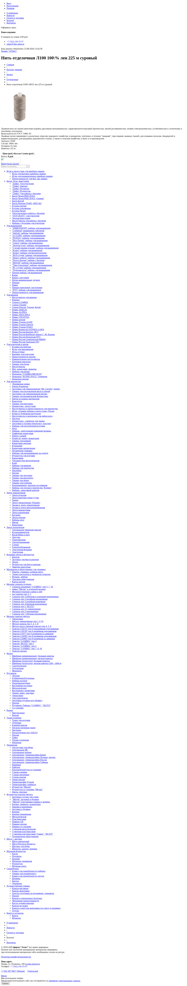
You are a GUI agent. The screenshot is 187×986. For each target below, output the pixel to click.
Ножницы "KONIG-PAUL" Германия (29, 376)
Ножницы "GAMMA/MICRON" (27, 374)
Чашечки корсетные (21, 567)
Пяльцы (15, 282)
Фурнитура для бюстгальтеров (26, 564)
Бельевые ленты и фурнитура (20, 554)
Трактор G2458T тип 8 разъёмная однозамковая (34, 636)
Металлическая (19, 817)
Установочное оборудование (25, 836)
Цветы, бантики (19, 792)
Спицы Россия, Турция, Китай (26, 307)
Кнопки (15, 812)
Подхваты (16, 856)
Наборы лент (18, 520)
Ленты (15, 562)
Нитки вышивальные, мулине (26, 280)
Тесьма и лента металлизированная (28, 507)
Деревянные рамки (21, 384)
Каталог (10, 20)
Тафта (15, 737)
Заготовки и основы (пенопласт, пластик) (31, 423)
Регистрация (12, 6)
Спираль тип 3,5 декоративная (26, 609)
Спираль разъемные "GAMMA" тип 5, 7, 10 (32, 587)
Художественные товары (18, 886)
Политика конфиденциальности (16, 957)
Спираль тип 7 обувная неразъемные (29, 614)
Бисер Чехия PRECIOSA (23, 196)
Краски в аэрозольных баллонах (27, 898)
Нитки (10, 74)
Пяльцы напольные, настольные (27, 287)
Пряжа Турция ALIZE (22, 322)
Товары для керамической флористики (30, 396)
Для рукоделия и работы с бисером (28, 213)
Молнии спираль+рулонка (19, 584)
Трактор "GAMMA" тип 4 (24, 641)
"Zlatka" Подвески (20, 188)
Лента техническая (15, 527)
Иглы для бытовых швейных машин (29, 174)
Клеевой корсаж (19, 725)
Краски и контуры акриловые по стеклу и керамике (36, 908)
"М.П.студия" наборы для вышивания (30, 255)
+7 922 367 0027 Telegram (13, 971)
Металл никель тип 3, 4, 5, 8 (25, 624)
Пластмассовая (19, 819)
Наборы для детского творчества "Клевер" (32, 488)
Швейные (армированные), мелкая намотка (32, 658)
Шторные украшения (22, 861)
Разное (10, 710)
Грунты (15, 910)
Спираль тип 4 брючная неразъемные (29, 604)
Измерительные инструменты (26, 359)
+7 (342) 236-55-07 (18, 966)
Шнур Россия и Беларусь (23, 844)
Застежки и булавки (21, 809)
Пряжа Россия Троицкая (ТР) (25, 342)
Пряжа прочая (18, 319)
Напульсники (18, 713)
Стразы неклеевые (20, 774)
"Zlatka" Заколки (20, 186)
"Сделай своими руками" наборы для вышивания (35, 248)
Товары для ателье (20, 364)
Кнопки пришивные (21, 814)
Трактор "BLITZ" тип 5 (23, 643)
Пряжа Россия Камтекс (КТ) (25, 332)
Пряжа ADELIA (19, 310)
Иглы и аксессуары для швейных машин (25, 171)
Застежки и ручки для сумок (25, 797)
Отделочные (12, 79)
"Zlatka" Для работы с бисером (26, 193)
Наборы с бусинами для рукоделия (28, 223)
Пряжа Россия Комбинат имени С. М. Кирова (33, 334)
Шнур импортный (20, 841)
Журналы (16, 918)
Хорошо (5, 983)
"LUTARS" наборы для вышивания (28, 235)
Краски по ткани (20, 906)
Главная (10, 64)
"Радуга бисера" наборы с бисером (28, 260)
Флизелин (16, 742)
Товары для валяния (21, 441)
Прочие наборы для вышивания (27, 272)
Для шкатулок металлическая (25, 460)
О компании (12, 13)
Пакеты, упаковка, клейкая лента (27, 572)
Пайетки (16, 767)
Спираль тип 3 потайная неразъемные (30, 599)
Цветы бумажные (20, 386)
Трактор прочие (19, 651)
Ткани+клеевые (14, 718)
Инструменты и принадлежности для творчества (35, 408)
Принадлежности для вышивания (28, 292)
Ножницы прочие (20, 379)
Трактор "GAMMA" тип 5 (24, 646)
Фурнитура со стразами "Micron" (27, 789)
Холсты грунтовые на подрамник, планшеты (33, 893)
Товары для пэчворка (22, 483)
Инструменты (18, 366)
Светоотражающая (20, 542)
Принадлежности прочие (24, 357)
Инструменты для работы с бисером (29, 221)
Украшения (12, 745)
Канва (15, 275)
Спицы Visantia (19, 305)
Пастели (16, 418)
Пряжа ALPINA (19, 312)
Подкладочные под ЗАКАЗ (25, 732)
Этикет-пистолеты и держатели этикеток (31, 574)
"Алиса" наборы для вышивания (27, 243)
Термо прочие (18, 779)
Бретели (16, 557)
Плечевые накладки (21, 361)
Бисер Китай (18, 201)
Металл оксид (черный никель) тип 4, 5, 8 (31, 626)
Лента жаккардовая (21, 510)
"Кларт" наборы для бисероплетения (29, 253)
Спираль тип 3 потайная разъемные (28, 601)
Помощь (10, 8)
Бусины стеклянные (21, 208)
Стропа (15, 544)
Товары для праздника (22, 404)
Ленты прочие (18, 517)
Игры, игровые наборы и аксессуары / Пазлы (33, 411)
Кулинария (17, 446)
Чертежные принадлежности (25, 901)
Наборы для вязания (21, 465)
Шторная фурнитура (16, 851)
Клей (14, 463)
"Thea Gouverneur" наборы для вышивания (32, 265)
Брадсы (15, 881)
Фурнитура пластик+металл (20, 794)
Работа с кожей (19, 436)
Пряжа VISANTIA (20, 317)
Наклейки (16, 470)
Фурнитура (17, 863)
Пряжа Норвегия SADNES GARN (28, 329)
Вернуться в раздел (10, 164)
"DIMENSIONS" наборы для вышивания (31, 228)
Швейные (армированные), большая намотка (33, 656)
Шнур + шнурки (14, 839)
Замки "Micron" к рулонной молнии (29, 589)
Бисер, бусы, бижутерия (18, 181)
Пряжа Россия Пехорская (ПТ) (26, 337)
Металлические (19, 688)
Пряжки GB (17, 821)
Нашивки (16, 765)
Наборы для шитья (20, 371)
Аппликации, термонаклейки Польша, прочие (33, 757)
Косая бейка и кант (21, 535)
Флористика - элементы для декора (28, 421)
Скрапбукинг (13, 868)
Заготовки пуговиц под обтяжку (27, 700)
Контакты (11, 23)
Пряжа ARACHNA (21, 315)
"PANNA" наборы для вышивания (28, 238)
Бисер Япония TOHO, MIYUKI (26, 203)
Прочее (15, 473)
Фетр (14, 428)
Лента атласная (19, 495)
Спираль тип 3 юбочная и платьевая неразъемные (35, 596)
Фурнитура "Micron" (21, 787)
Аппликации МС (20, 750)
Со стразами (18, 708)
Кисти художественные (23, 903)
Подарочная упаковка (22, 451)
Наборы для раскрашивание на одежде (30, 453)
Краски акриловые (21, 891)
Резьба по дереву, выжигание (25, 438)
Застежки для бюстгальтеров (25, 559)
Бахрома (16, 859)
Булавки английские (21, 347)
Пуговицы (11, 673)
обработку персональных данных (64, 981)
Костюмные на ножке (22, 685)
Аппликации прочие (21, 752)
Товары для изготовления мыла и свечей (31, 391)
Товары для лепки (20, 480)
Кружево (16, 515)
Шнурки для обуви (21, 846)
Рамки (15, 285)
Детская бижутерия (21, 218)
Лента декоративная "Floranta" (26, 502)
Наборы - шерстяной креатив (25, 490)
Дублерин (16, 723)
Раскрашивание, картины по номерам (29, 485)
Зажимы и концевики (22, 807)
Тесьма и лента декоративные (26, 505)
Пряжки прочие (19, 824)
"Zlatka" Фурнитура (21, 191)
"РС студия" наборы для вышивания (29, 268)
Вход (9, 3)
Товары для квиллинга (22, 478)
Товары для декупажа (22, 475)
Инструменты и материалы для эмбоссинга (32, 416)
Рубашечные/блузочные (23, 678)
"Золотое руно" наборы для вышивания (30, 245)
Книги (15, 915)
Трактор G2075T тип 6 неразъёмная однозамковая (35, 629)
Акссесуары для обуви (22, 747)
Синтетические (19, 666)
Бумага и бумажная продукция (26, 413)
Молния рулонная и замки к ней (27, 591)
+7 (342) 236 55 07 (15, 41)
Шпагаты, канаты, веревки (24, 849)
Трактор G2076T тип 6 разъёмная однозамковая (34, 631)
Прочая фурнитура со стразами (26, 770)
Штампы (16, 878)
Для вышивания (14, 225)
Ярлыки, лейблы (20, 577)
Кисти (15, 854)
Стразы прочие (19, 777)
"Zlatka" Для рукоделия (23, 183)
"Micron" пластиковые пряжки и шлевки (31, 802)
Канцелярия (17, 458)
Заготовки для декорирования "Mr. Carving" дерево (36, 389)
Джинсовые (17, 619)
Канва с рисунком (20, 277)
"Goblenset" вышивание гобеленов (28, 230)
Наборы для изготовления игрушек (28, 426)
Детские (16, 676)
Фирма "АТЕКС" (9, 51)
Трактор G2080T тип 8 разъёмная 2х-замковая (33, 638)
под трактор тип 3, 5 (21, 594)
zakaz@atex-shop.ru (15, 44)
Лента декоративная (16, 493)
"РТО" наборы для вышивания (26, 290)
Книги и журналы (15, 913)
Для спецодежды (20, 698)
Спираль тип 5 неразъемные (25, 611)
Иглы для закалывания (22, 349)
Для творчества (14, 381)
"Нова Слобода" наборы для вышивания (31, 258)
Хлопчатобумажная (21, 547)
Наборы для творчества (23, 468)
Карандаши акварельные (23, 448)
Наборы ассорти (19, 680)
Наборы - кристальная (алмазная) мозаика (31, 431)
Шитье (15, 522)
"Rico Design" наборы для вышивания (30, 240)
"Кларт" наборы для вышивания (27, 250)
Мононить (17, 671)
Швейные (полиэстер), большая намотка (31, 661)
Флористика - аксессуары (24, 406)
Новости (11, 15)
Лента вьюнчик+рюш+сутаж (25, 498)
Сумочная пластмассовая (23, 831)
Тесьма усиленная (20, 740)
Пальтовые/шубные (21, 683)
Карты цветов (18, 582)
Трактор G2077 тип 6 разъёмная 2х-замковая (32, 634)
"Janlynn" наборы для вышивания (27, 233)
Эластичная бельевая (22, 549)
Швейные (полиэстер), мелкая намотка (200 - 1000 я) (36, 663)
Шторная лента (19, 866)
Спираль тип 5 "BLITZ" (23, 606)
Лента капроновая (20, 512)
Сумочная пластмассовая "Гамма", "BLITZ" (32, 834)
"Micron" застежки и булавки (25, 799)
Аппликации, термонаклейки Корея (29, 755)
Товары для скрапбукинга (24, 873)
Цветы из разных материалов (25, 399)
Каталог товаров (14, 69)
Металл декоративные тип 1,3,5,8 (27, 621)
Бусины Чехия (18, 211)
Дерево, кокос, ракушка (23, 693)
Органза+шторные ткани (23, 727)
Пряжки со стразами (21, 826)
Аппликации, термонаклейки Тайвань (30, 762)
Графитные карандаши (22, 433)
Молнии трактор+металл (18, 616)
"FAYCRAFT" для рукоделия (25, 216)
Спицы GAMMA (20, 302)
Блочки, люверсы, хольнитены (26, 804)
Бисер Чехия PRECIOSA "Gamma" (28, 198)
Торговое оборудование (23, 579)
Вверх (4, 976)
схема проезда (32, 964)
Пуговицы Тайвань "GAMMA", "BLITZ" (31, 705)
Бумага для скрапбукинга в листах (28, 876)
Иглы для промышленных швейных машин (32, 176)
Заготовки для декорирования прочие (29, 394)
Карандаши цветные (21, 443)
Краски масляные (20, 888)
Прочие (15, 703)
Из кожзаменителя (20, 532)
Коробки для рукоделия (23, 354)
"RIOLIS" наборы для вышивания (28, 263)
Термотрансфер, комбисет (24, 784)
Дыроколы (17, 883)
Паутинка (16, 730)
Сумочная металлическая (24, 829)
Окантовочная (18, 540)
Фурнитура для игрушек (23, 455)
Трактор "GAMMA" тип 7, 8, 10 (27, 648)
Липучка (16, 537)
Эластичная (17, 552)
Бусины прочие (19, 206)
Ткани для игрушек (21, 720)
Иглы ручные (18, 352)
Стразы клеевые (19, 772)
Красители (17, 401)
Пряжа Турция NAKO (22, 327)
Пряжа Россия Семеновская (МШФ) (29, 339)
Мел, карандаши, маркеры (24, 369)
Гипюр (15, 500)
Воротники (17, 525)
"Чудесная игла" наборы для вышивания (31, 270)
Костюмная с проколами (23, 690)
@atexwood (32, 971)
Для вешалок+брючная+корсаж (26, 530)
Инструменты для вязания (24, 297)
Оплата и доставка (15, 18)
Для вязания (12, 295)
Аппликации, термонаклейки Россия (29, 760)
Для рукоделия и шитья (17, 344)
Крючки (16, 300)
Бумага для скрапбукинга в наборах (28, 871)
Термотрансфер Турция (23, 782)
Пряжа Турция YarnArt (22, 324)
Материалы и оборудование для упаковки (26, 569)
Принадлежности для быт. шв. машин (29, 178)
